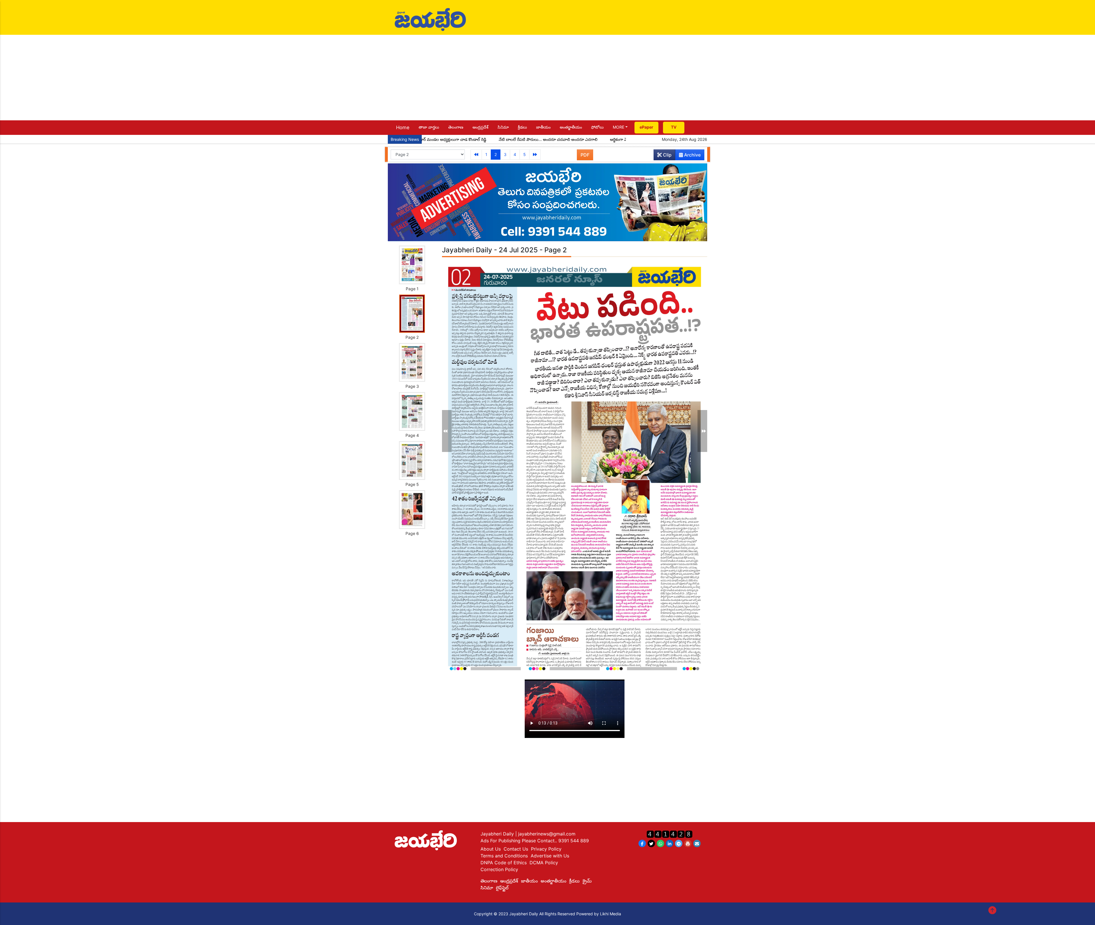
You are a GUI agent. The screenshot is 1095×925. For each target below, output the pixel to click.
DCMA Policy (544, 862)
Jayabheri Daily (497, 834)
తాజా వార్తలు (429, 127)
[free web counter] (669, 833)
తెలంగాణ (455, 127)
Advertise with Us (550, 856)
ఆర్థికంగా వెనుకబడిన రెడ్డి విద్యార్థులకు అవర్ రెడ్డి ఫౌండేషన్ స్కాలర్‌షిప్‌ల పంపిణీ (617, 139)
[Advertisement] (547, 77)
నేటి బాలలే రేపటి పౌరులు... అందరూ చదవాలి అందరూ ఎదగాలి (494, 139)
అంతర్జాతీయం (571, 127)
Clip (667, 155)
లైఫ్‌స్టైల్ (502, 887)
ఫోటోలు (597, 127)
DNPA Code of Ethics (503, 862)
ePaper (646, 127)
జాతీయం (543, 127)
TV (673, 127)
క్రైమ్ (587, 881)
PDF (585, 155)
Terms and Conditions (504, 856)
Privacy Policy (546, 849)
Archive (692, 155)
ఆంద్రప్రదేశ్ (480, 127)
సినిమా (503, 127)
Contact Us (516, 849)
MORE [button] (618, 127)
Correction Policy (499, 869)
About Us (490, 849)
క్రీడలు (522, 127)
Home (402, 127)
